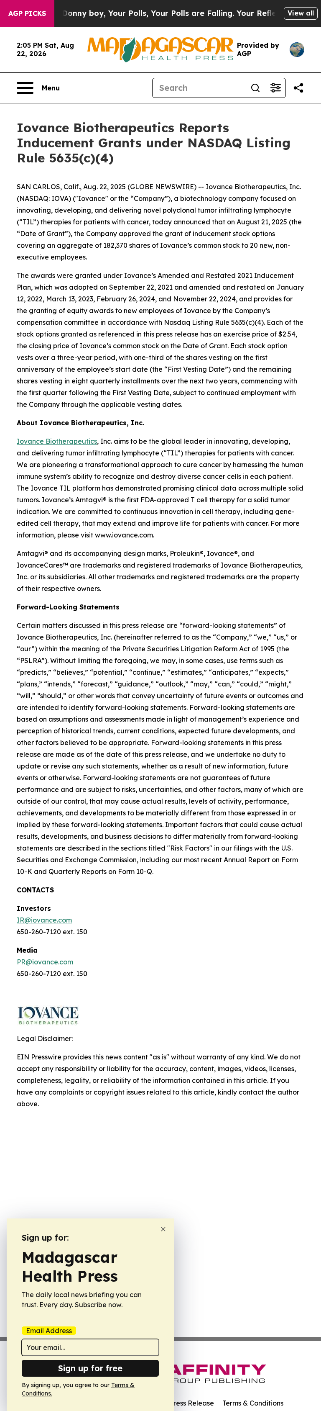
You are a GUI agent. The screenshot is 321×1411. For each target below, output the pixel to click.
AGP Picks (27, 13)
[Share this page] (298, 88)
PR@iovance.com (45, 962)
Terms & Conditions (252, 1403)
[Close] (163, 1229)
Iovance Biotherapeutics (57, 441)
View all (301, 13)
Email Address (49, 1330)
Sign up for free (90, 1368)
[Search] (255, 88)
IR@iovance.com (44, 920)
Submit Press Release (179, 1403)
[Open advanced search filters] (275, 88)
